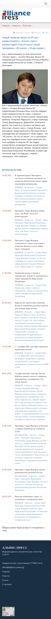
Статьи (5, 580)
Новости (16, 25)
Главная (6, 25)
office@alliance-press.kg (13, 567)
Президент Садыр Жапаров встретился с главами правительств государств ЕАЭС (31, 429)
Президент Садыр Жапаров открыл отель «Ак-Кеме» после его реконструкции (30, 214)
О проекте (7, 584)
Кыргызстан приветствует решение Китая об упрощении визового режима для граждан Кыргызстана (31, 306)
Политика (27, 25)
